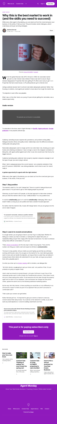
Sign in (43, 3)
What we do (11, 3)
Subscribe (50, 3)
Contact (47, 408)
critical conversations (12, 245)
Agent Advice (6, 12)
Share (51, 30)
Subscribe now (28, 332)
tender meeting (22, 263)
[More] (26, 4)
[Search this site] (38, 4)
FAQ (41, 408)
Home (9, 408)
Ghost (31, 412)
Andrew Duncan (11, 29)
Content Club (19, 3)
